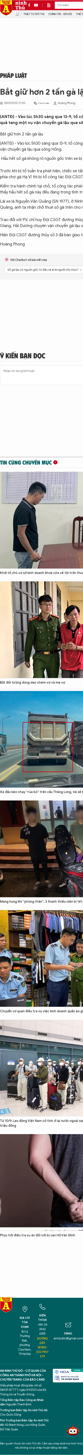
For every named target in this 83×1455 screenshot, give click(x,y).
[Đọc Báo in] (51, 5)
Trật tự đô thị (33, 14)
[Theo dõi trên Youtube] (36, 5)
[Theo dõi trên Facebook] (30, 5)
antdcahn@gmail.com (68, 1338)
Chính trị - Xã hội (60, 14)
